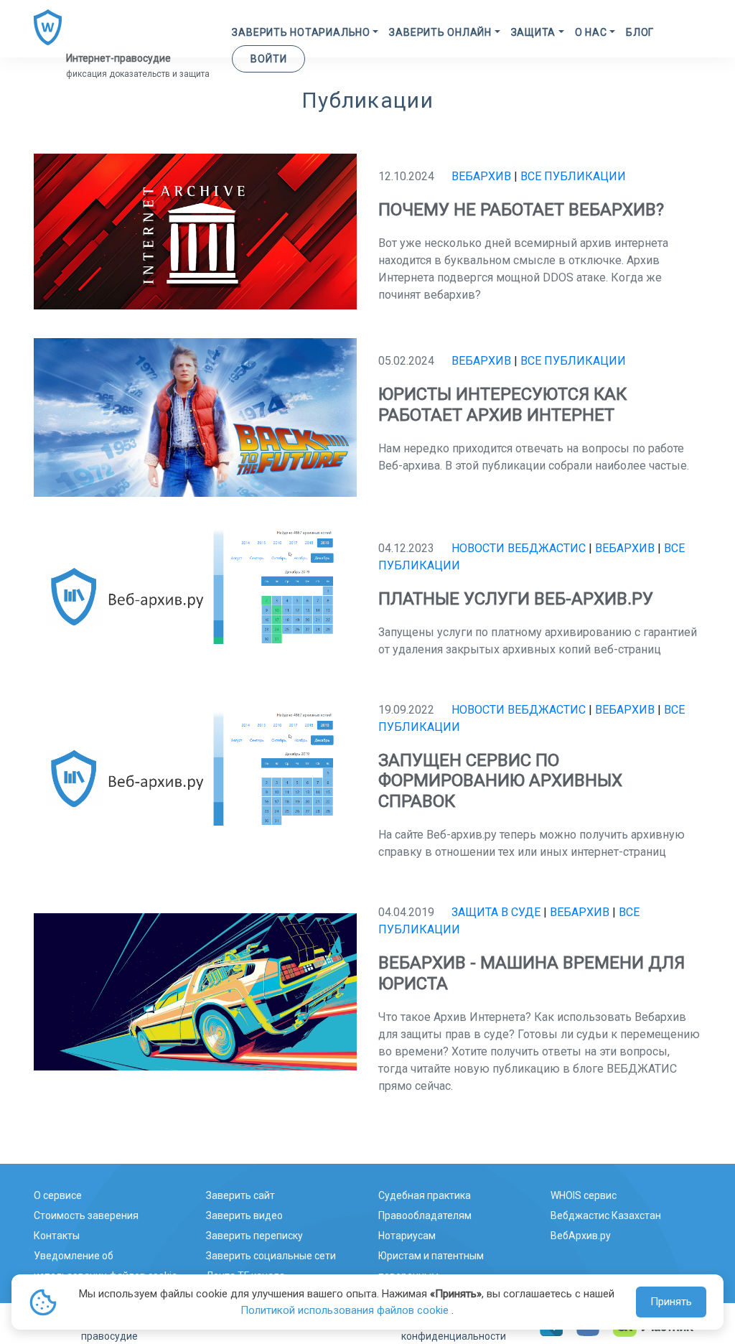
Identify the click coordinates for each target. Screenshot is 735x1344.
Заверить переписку (254, 1235)
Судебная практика (424, 1195)
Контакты (57, 1235)
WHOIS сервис (584, 1195)
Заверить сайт (240, 1195)
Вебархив (481, 176)
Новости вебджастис (518, 548)
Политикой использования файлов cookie (345, 1310)
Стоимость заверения (86, 1215)
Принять (671, 1301)
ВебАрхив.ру (581, 1235)
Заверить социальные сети (271, 1255)
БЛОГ (640, 32)
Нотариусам (407, 1235)
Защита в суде (495, 912)
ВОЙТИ (268, 59)
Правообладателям (425, 1215)
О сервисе (58, 1195)
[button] (305, 32)
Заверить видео (244, 1215)
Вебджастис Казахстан (606, 1215)
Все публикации (573, 176)
